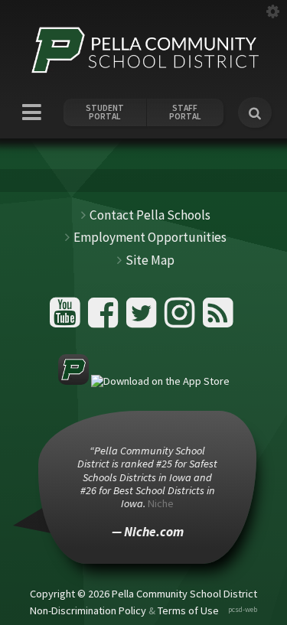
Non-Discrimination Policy (88, 610)
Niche (161, 503)
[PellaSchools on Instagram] (182, 319)
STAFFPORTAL (185, 112)
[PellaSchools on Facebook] (105, 319)
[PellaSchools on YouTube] (67, 319)
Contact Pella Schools (150, 215)
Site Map (150, 260)
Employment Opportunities (150, 237)
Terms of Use (188, 610)
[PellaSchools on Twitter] (143, 319)
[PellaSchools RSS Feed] (218, 319)
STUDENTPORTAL (105, 112)
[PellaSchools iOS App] (144, 381)
